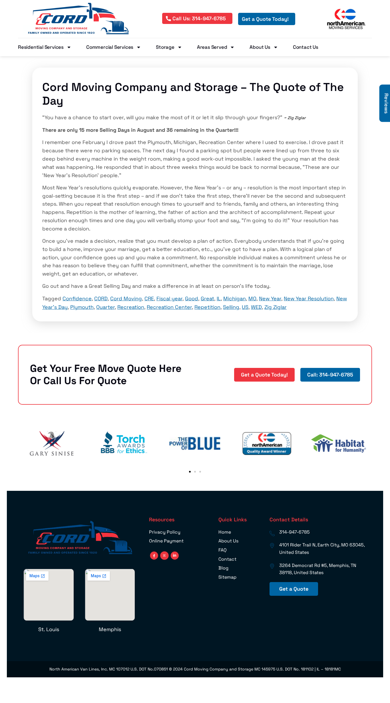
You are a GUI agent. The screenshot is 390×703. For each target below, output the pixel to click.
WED (256, 307)
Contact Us (305, 47)
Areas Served (212, 47)
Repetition (207, 307)
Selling (231, 307)
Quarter (105, 307)
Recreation (130, 307)
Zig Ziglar (275, 307)
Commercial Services (109, 47)
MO (252, 298)
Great (207, 298)
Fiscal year (169, 298)
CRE (149, 298)
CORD (101, 298)
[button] (190, 472)
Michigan (234, 298)
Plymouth (82, 307)
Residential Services (41, 47)
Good (191, 298)
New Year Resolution (309, 298)
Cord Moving (126, 298)
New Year (270, 298)
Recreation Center (169, 307)
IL (219, 298)
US (245, 307)
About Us (260, 47)
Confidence (77, 298)
